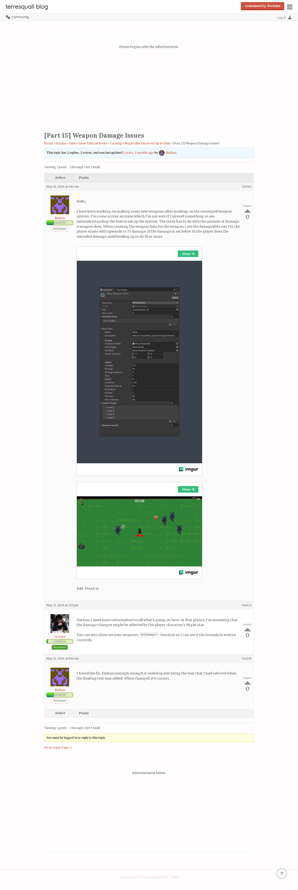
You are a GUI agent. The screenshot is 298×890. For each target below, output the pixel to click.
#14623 (247, 605)
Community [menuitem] (20, 17)
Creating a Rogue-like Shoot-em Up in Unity (140, 143)
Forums (60, 143)
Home (48, 143)
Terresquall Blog (27, 6)
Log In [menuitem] (281, 17)
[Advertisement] (149, 88)
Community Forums (263, 5)
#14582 (247, 186)
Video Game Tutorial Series (88, 143)
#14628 (246, 658)
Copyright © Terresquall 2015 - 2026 (149, 877)
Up (247, 211)
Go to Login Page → (58, 747)
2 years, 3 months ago (138, 153)
